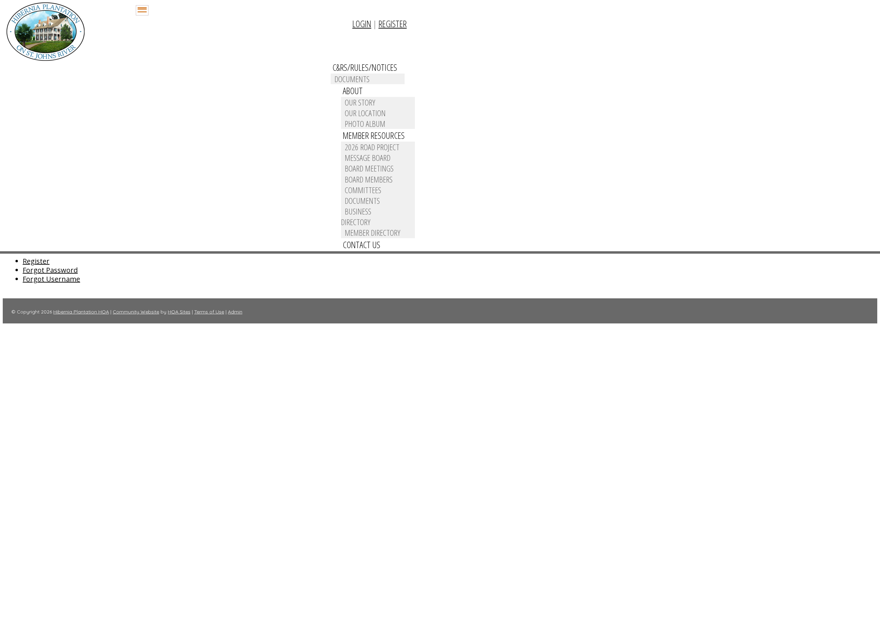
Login (361, 24)
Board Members (369, 179)
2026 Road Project (372, 147)
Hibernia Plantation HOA (81, 312)
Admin (235, 312)
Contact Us (361, 245)
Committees (363, 190)
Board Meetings (369, 168)
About (353, 91)
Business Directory (356, 217)
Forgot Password (50, 270)
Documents (352, 79)
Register (392, 24)
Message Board (367, 157)
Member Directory (372, 232)
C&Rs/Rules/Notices (364, 67)
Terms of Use (209, 312)
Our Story (360, 102)
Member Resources (374, 135)
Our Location (365, 113)
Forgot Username (51, 279)
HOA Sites (179, 312)
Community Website (136, 312)
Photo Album (365, 123)
